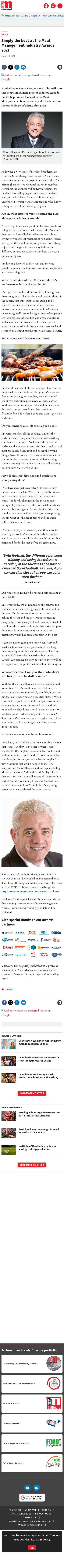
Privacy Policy (43, 1514)
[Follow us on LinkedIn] (27, 1488)
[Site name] (6, 9)
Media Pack (30, 1510)
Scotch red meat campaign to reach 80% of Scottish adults (39, 1131)
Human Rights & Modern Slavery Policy (30, 1521)
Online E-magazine (31, 16)
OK (32, 1547)
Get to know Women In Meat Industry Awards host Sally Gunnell (40, 1042)
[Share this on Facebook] (4, 67)
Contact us (15, 1510)
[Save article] (60, 67)
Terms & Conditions (20, 1514)
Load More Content (32, 1093)
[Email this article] (23, 67)
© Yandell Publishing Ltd (32, 1525)
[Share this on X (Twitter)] (10, 67)
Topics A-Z (45, 1510)
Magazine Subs (12, 16)
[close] (62, 61)
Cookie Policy (30, 1517)
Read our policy (40, 1539)
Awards (10, 989)
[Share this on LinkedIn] (17, 67)
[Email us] (36, 1488)
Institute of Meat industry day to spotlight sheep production (37, 1148)
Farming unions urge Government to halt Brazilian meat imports (39, 1114)
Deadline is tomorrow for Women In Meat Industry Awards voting (39, 1059)
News (4, 34)
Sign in (25, 61)
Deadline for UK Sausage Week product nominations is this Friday (38, 1076)
